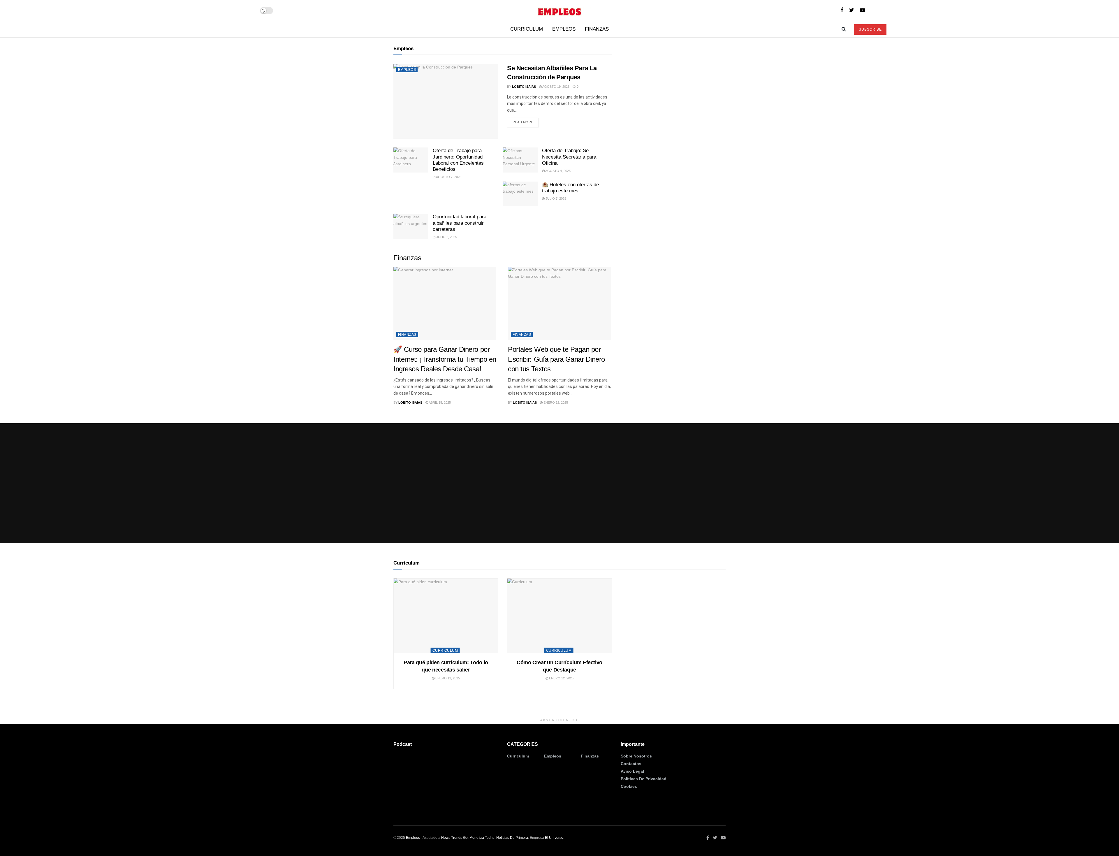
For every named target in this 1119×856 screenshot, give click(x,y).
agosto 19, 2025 (555, 86)
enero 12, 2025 (555, 402)
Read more (523, 122)
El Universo (554, 838)
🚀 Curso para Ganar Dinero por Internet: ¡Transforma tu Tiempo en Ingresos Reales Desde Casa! (444, 359)
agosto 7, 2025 (448, 177)
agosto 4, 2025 (558, 171)
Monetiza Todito (482, 838)
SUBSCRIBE (870, 29)
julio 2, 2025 (446, 237)
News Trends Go (454, 838)
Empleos (564, 29)
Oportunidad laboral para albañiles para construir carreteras (459, 223)
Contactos (631, 763)
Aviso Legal (632, 771)
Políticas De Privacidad (643, 778)
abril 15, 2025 (439, 402)
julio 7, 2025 (555, 198)
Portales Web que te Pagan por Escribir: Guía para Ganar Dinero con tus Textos (556, 359)
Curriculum (526, 29)
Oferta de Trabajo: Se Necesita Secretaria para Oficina (569, 157)
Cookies (629, 786)
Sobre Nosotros (636, 756)
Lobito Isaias (524, 86)
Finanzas (597, 29)
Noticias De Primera (512, 838)
